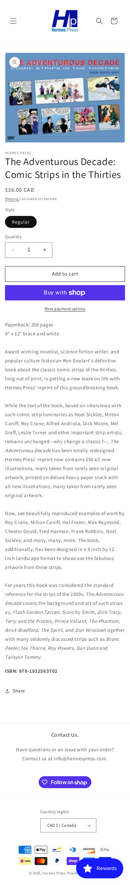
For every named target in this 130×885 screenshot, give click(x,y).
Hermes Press (54, 873)
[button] (13, 21)
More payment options (65, 308)
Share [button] (19, 691)
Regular (21, 222)
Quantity (13, 237)
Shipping (12, 199)
